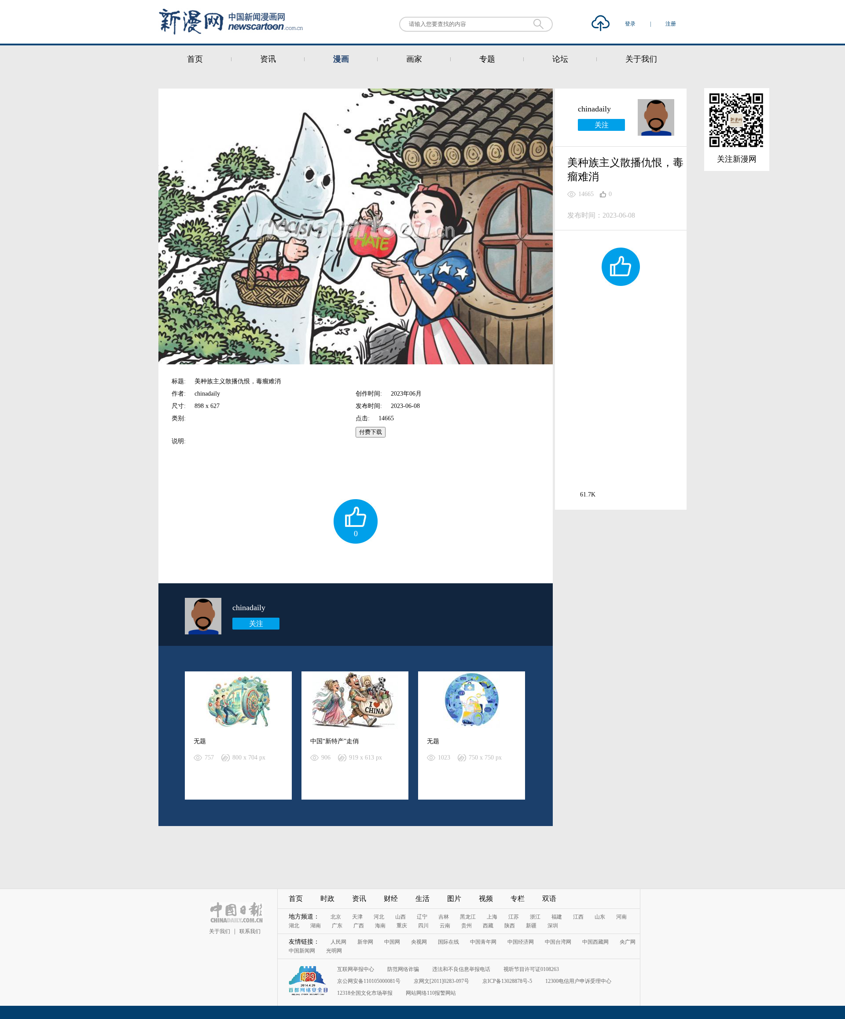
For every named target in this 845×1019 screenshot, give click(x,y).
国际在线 (448, 942)
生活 (422, 898)
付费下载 (370, 432)
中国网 (392, 942)
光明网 (334, 951)
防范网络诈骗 (403, 969)
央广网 (628, 942)
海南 (380, 926)
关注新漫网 (737, 159)
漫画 (341, 59)
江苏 (513, 917)
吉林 (443, 917)
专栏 (518, 898)
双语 (549, 898)
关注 (256, 623)
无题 (200, 741)
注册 (670, 24)
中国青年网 (483, 942)
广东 (337, 926)
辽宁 (422, 917)
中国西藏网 (595, 942)
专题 (487, 59)
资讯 (268, 59)
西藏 (488, 926)
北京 (336, 917)
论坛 (560, 59)
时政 (327, 898)
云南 (445, 926)
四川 (423, 926)
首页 (195, 59)
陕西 (509, 926)
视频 (486, 898)
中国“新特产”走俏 (334, 741)
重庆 (402, 926)
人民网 (338, 942)
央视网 (419, 942)
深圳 (552, 926)
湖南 (315, 926)
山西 (400, 917)
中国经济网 (520, 942)
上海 (492, 917)
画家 (414, 59)
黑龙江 (468, 917)
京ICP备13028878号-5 (507, 981)
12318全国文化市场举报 (365, 993)
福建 (556, 917)
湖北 (294, 926)
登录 (631, 24)
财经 (391, 898)
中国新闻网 (302, 951)
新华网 (365, 942)
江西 (578, 917)
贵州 (466, 926)
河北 (379, 917)
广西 (358, 926)
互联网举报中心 (355, 969)
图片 (454, 898)
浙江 (535, 917)
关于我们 (641, 59)
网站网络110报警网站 (431, 993)
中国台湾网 (558, 942)
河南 (621, 917)
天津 (357, 917)
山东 (600, 917)
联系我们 (250, 931)
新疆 (531, 926)
